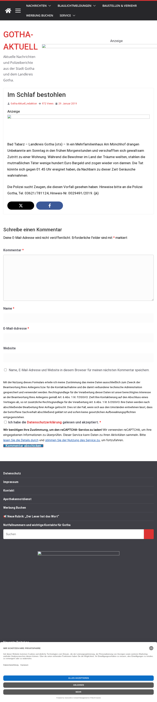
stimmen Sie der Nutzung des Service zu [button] (72, 440)
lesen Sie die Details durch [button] (20, 440)
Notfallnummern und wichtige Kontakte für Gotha (37, 525)
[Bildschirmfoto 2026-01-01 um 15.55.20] (78, 118)
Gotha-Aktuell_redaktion (24, 103)
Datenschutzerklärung (45, 422)
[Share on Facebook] (49, 206)
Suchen (149, 534)
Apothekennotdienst (17, 499)
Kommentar (13, 250)
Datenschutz (12, 473)
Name (8, 308)
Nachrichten (36, 6)
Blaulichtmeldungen (74, 6)
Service (65, 15)
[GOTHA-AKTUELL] (8, 11)
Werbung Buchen (39, 15)
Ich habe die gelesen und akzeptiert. (54, 422)
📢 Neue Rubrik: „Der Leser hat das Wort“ (31, 516)
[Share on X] (20, 206)
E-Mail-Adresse (16, 328)
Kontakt (8, 490)
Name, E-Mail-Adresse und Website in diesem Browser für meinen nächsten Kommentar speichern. (79, 370)
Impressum (10, 482)
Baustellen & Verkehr (119, 6)
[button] (49, 6)
